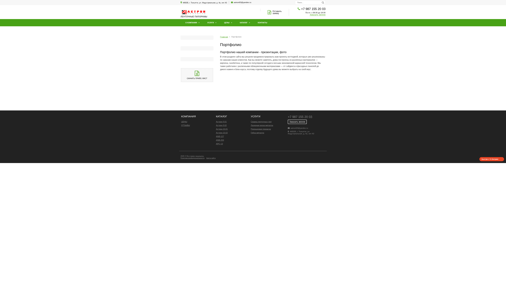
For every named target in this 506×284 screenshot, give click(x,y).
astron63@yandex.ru (242, 2)
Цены (227, 23)
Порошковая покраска (261, 129)
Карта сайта (211, 158)
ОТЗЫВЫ (185, 125)
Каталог (243, 23)
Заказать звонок (317, 15)
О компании (191, 23)
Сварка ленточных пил (261, 122)
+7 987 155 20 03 (313, 9)
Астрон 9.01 (221, 122)
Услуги (210, 23)
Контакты (262, 23)
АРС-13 (219, 144)
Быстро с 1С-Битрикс (490, 159)
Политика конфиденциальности (193, 158)
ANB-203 (220, 140)
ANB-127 (220, 136)
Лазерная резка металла (262, 125)
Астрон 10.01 (222, 129)
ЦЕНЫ (184, 122)
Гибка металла (257, 133)
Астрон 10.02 (222, 133)
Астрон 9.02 (221, 125)
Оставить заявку (277, 12)
